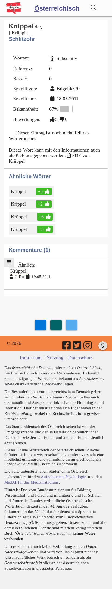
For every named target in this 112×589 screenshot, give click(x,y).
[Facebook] (66, 347)
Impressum (31, 357)
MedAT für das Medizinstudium (31, 482)
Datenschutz (80, 357)
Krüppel (19, 216)
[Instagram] (88, 347)
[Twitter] (77, 347)
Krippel (18, 191)
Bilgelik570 (68, 88)
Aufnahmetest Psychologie (63, 476)
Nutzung (54, 357)
